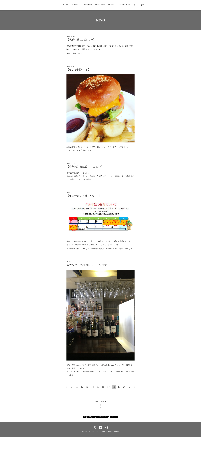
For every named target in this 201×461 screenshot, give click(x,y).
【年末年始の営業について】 (83, 195)
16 (103, 387)
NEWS (65, 5)
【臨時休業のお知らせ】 (81, 39)
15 (98, 387)
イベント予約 (139, 5)
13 (87, 387)
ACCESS (111, 5)
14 (92, 387)
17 (108, 387)
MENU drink (100, 5)
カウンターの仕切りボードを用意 (86, 265)
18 (114, 387)
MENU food (87, 5)
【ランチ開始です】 (78, 69)
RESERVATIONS (124, 5)
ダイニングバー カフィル (96, 431)
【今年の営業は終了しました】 (85, 166)
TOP (58, 5)
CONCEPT (75, 5)
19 (119, 387)
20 (124, 387)
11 (77, 387)
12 (82, 387)
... (71, 387)
